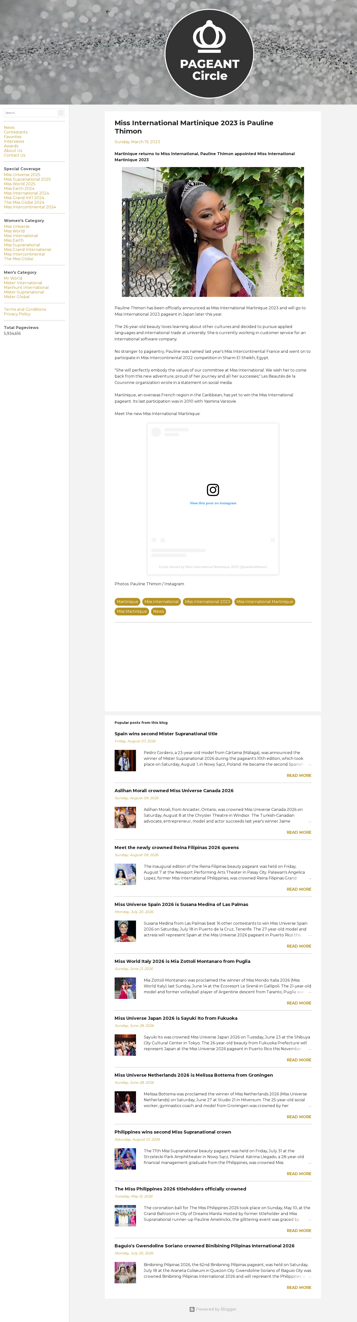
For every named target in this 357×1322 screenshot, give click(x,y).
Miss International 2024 (26, 193)
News (158, 611)
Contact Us (14, 155)
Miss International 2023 (207, 601)
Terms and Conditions (25, 309)
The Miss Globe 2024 (24, 202)
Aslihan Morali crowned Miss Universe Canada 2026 (174, 790)
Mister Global (17, 296)
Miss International (161, 601)
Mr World (13, 278)
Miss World (14, 231)
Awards (11, 146)
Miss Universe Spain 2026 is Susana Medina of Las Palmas (181, 904)
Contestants (15, 132)
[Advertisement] (213, 666)
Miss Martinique (132, 611)
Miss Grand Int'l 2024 (24, 197)
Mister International (23, 283)
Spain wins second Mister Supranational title (166, 733)
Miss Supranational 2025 (27, 179)
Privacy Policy (17, 314)
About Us (13, 150)
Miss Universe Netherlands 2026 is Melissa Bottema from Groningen (194, 1075)
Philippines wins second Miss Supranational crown (173, 1132)
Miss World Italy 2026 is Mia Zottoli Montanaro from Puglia (182, 961)
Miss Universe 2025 (22, 174)
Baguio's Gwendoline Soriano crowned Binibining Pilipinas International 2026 (205, 1246)
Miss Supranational (22, 245)
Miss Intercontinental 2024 (30, 207)
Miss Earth (14, 240)
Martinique (127, 601)
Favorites (12, 136)
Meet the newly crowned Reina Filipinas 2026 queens (177, 847)
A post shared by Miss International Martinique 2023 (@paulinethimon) (213, 567)
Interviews (14, 141)
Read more (299, 775)
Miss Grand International (27, 249)
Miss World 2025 (19, 184)
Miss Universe (17, 226)
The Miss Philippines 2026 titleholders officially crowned (180, 1189)
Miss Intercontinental (24, 254)
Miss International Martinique (265, 601)
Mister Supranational (24, 292)
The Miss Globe (18, 259)
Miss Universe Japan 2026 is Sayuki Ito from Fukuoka (176, 1018)
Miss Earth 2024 (19, 188)
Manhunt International (26, 287)
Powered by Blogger (216, 1309)
